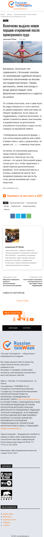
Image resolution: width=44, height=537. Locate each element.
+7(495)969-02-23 (21, 386)
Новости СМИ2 (23, 301)
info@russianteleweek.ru (11, 428)
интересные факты (29, 206)
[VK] (12, 216)
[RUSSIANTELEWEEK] (20, 4)
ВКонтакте (7, 517)
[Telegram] (23, 216)
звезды (6, 206)
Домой (3, 14)
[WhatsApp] (29, 216)
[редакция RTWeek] (12, 235)
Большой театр (32, 203)
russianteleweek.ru (20, 9)
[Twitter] (18, 216)
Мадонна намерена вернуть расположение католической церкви (12, 282)
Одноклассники (9, 520)
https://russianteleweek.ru (28, 399)
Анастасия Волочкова (17, 203)
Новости (6, 209)
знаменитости (16, 206)
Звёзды (9, 14)
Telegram (6, 522)
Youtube (6, 525)
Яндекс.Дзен (8, 514)
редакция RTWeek (9, 39)
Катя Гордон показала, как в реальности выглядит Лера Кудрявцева (32, 282)
